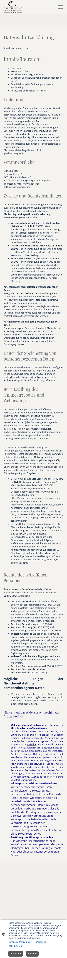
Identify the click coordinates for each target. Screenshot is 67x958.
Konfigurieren (15, 946)
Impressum (41, 942)
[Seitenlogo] (13, 7)
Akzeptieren (15, 953)
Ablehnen (32, 953)
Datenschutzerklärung (19, 942)
